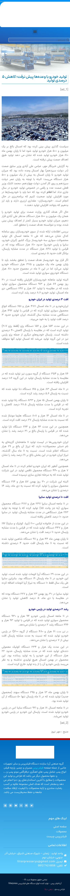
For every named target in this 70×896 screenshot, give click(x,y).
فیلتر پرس (38, 768)
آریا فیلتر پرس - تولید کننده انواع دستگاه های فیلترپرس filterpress (35, 883)
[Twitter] (31, 805)
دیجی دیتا (49, 889)
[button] (35, 31)
